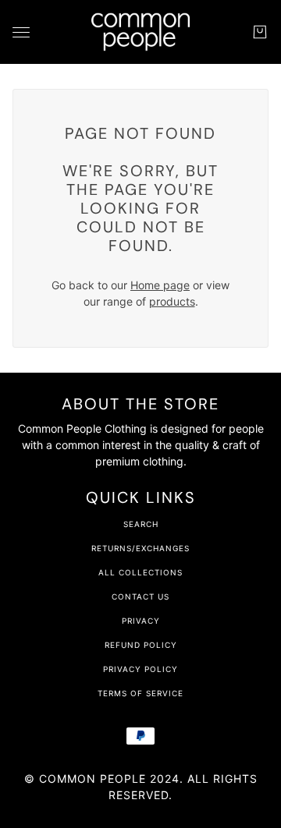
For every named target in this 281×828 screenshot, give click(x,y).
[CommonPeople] (140, 31)
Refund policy (141, 644)
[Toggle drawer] (21, 32)
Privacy (141, 620)
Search (140, 524)
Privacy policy (140, 669)
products (172, 301)
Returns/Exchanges (140, 548)
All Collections (140, 572)
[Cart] (260, 32)
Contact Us (140, 596)
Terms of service (140, 693)
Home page (160, 285)
